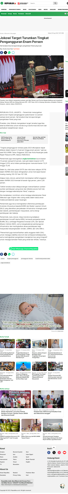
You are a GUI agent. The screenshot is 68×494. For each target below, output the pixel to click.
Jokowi (2, 258)
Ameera (2, 452)
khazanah (32, 9)
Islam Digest (29, 454)
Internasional (3, 459)
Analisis (15, 457)
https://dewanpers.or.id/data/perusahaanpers (14, 484)
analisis (53, 9)
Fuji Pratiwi (16, 49)
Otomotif (28, 13)
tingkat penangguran (12, 258)
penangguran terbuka (27, 258)
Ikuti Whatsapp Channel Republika (25, 249)
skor (24, 9)
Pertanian (21, 13)
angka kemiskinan (29, 159)
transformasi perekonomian (42, 258)
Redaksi (15, 472)
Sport (27, 457)
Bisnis (15, 13)
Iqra (14, 454)
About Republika (4, 472)
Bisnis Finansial (30, 459)
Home (1, 33)
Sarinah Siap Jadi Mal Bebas (39, 138)
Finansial (3, 13)
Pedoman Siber (30, 472)
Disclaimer (3, 475)
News (1, 457)
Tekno (14, 459)
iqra (39, 9)
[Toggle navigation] (2, 3)
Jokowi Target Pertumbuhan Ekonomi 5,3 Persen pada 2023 (23, 139)
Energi (10, 13)
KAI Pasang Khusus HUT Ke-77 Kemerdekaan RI (6, 138)
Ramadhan (16, 464)
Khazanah (3, 454)
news (45, 9)
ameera (4, 9)
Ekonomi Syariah (15, 9)
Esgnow (2, 462)
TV (1, 464)
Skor (27, 452)
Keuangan (13, 33)
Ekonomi (7, 33)
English (28, 462)
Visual (14, 462)
